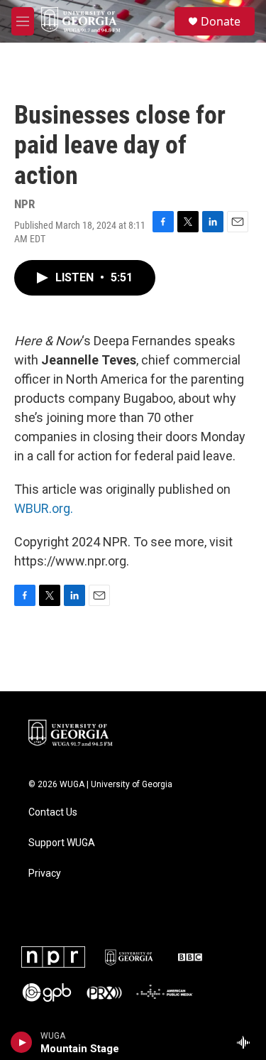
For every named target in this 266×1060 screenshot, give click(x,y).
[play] (22, 1042)
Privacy (44, 873)
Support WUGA (61, 843)
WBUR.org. (43, 508)
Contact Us (52, 812)
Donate (220, 21)
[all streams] (247, 1042)
